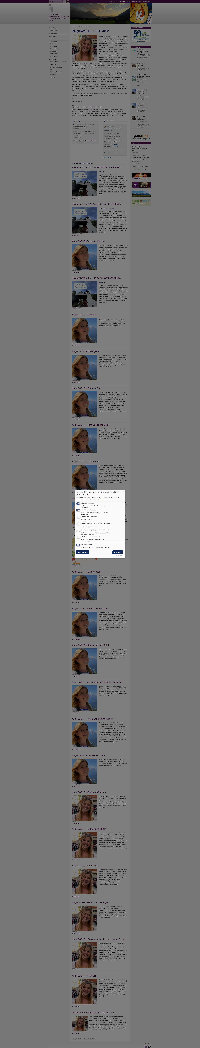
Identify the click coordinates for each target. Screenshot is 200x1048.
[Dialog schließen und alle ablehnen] (124, 491)
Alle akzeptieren (118, 552)
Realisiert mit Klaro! (119, 555)
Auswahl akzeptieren (83, 552)
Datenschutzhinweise (98, 499)
